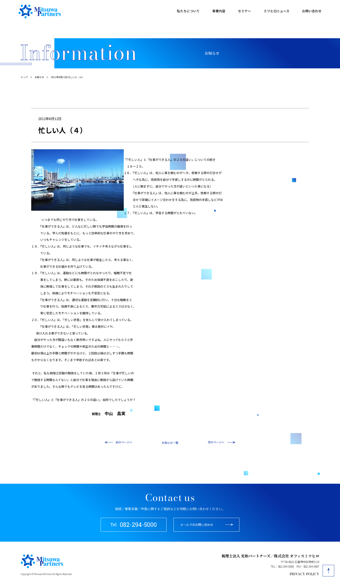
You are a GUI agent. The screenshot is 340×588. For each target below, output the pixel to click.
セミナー (244, 11)
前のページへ (124, 442)
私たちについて (188, 11)
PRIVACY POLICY (304, 574)
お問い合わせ (311, 11)
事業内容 (218, 11)
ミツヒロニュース (276, 11)
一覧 (175, 443)
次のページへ (216, 442)
